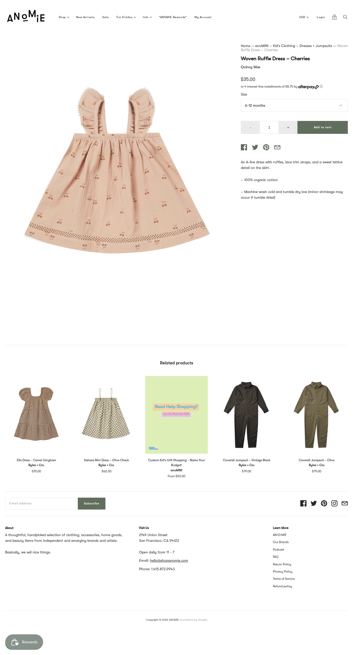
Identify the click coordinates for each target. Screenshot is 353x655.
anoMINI (176, 470)
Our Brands (281, 542)
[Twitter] (314, 503)
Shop (62, 17)
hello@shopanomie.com (169, 560)
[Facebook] (303, 503)
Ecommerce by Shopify (193, 619)
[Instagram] (334, 503)
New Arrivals (85, 17)
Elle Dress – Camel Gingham (36, 460)
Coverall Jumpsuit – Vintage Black (246, 460)
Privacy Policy (283, 571)
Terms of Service (284, 579)
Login (321, 17)
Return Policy (282, 564)
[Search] (345, 18)
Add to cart (323, 127)
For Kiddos (125, 17)
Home (245, 46)
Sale (105, 17)
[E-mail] (345, 503)
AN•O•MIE (280, 535)
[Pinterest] (324, 503)
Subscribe (91, 503)
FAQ (276, 557)
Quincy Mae (250, 67)
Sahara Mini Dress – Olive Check (106, 460)
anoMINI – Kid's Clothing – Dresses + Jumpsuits (293, 46)
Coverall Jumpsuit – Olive (316, 460)
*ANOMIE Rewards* (173, 17)
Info (146, 17)
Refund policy (282, 586)
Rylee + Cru (36, 465)
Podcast (278, 549)
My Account (203, 17)
